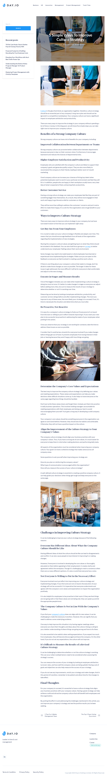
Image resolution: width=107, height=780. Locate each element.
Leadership (93, 739)
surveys (88, 246)
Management (59, 5)
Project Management (73, 5)
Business (36, 5)
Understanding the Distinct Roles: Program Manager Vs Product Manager (16, 66)
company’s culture (58, 614)
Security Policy (38, 772)
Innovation (48, 5)
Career (92, 742)
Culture (43, 111)
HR (42, 5)
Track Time (86, 5)
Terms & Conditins (9, 772)
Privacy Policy (24, 772)
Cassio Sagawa (58, 44)
